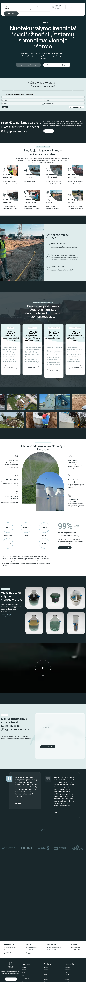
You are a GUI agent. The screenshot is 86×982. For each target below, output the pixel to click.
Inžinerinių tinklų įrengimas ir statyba (52, 199)
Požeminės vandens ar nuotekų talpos (30, 200)
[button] (3, 615)
